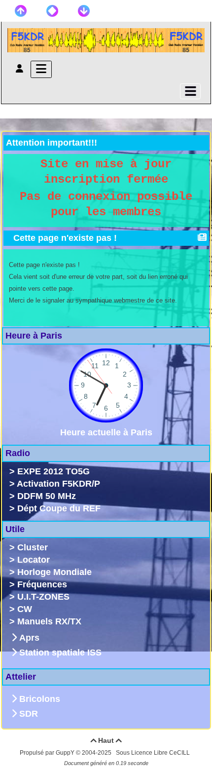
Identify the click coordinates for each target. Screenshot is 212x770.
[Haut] (21, 11)
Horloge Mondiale (54, 572)
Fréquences (42, 584)
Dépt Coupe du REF (59, 508)
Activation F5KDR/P (58, 484)
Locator (33, 560)
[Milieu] (52, 11)
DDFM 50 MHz (46, 496)
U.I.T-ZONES (43, 597)
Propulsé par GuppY (48, 752)
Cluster (32, 547)
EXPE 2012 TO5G (53, 471)
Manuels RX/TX (49, 621)
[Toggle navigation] (190, 91)
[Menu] (41, 69)
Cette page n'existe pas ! (65, 238)
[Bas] (84, 11)
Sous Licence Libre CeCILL (153, 752)
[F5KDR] (106, 39)
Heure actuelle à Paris (106, 432)
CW (24, 609)
